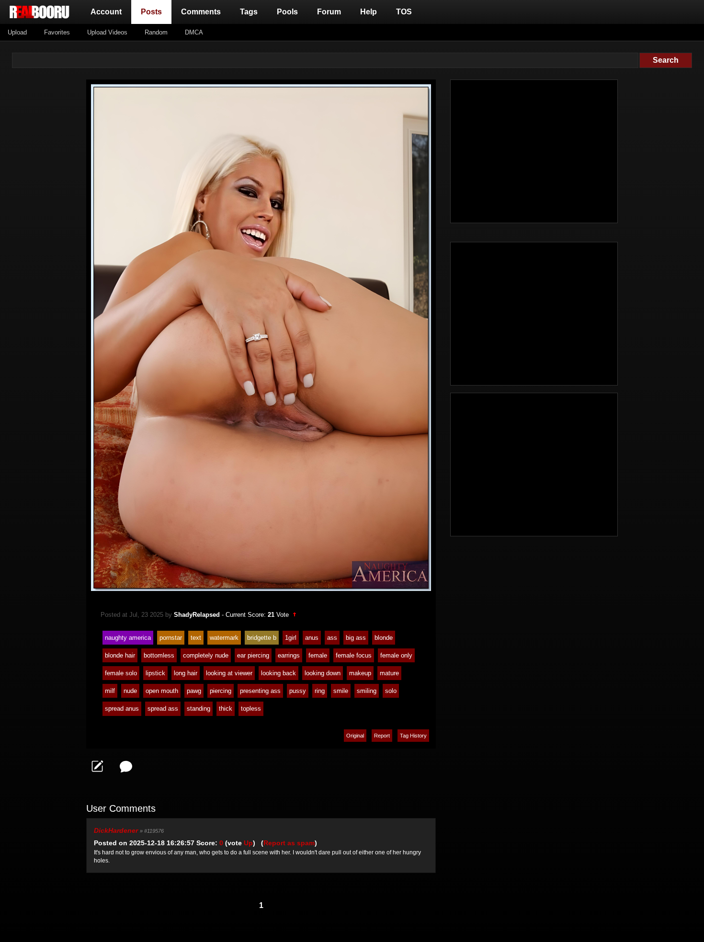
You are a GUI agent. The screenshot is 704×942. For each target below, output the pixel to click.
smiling (366, 690)
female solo (121, 673)
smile (340, 690)
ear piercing (253, 655)
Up (248, 843)
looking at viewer (229, 673)
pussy (297, 690)
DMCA (194, 32)
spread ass (163, 708)
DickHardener (116, 830)
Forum (329, 12)
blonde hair (120, 655)
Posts (153, 11)
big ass (356, 637)
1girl (290, 637)
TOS (404, 12)
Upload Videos (107, 32)
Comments (201, 12)
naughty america (128, 637)
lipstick (155, 673)
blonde (384, 637)
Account (106, 12)
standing (198, 708)
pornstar (170, 637)
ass (332, 637)
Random (156, 32)
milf (110, 690)
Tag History (413, 735)
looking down (323, 673)
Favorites (57, 32)
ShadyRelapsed (197, 614)
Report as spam (289, 843)
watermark (224, 637)
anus (311, 637)
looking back (278, 673)
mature (389, 673)
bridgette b (261, 637)
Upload (17, 32)
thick (225, 708)
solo (391, 690)
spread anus (122, 708)
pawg (194, 690)
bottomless (159, 655)
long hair (185, 673)
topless (251, 708)
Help (368, 12)
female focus (354, 655)
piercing (220, 690)
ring (320, 690)
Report (382, 735)
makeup (360, 673)
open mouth (162, 690)
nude (130, 690)
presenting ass (260, 690)
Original (355, 735)
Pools (287, 12)
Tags (249, 12)
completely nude (205, 655)
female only (396, 655)
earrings (289, 655)
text (196, 637)
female (317, 655)
